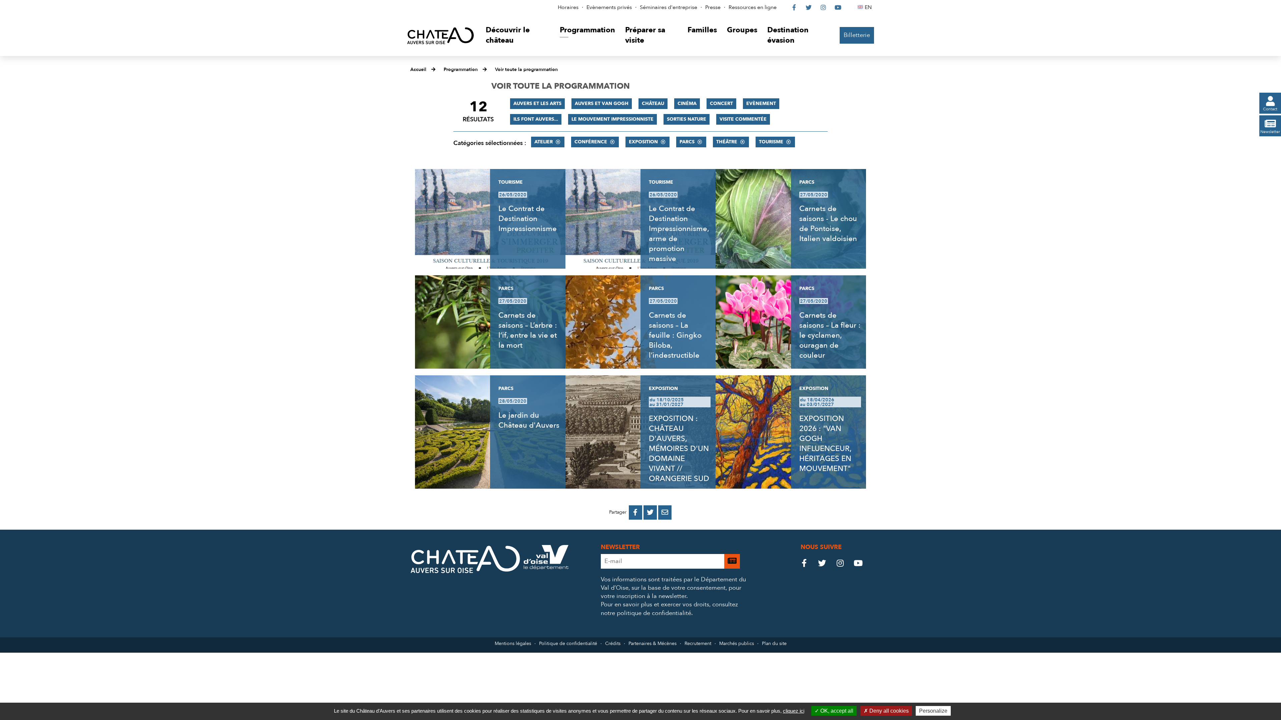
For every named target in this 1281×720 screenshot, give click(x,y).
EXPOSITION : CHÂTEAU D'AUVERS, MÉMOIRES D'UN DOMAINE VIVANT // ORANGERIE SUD (679, 449)
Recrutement (698, 643)
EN (869, 7)
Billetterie (857, 35)
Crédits (612, 643)
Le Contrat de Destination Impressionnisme (527, 219)
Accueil (418, 69)
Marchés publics (736, 643)
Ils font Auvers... (535, 119)
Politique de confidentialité (568, 643)
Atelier (543, 142)
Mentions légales (513, 643)
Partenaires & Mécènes (652, 643)
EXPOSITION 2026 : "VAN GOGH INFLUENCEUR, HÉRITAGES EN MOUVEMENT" (825, 444)
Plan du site (774, 643)
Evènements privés (609, 7)
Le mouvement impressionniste (612, 119)
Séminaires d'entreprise (668, 7)
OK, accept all (836, 711)
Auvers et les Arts (537, 103)
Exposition (643, 142)
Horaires (568, 7)
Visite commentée (743, 119)
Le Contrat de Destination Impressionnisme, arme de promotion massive (679, 234)
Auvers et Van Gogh (601, 103)
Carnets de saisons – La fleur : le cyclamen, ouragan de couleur (830, 335)
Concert (721, 103)
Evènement (761, 103)
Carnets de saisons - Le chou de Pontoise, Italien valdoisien (828, 224)
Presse (713, 7)
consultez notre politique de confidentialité (669, 608)
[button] (517, 35)
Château (653, 103)
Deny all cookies (888, 711)
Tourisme (771, 142)
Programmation (461, 69)
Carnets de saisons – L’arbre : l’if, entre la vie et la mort (527, 330)
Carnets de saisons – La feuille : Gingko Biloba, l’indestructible (675, 335)
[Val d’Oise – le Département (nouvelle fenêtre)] (546, 568)
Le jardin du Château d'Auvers (528, 420)
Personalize (933, 711)
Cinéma (687, 103)
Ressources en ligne (753, 7)
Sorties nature (686, 119)
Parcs (687, 142)
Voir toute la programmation (526, 69)
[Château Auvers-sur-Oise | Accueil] (440, 35)
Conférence (590, 142)
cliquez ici (793, 711)
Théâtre (726, 142)
